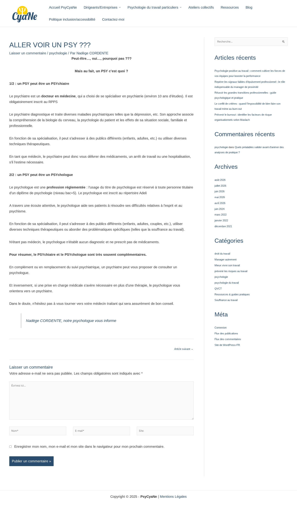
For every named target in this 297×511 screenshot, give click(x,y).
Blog (249, 7)
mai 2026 (219, 197)
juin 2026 (219, 191)
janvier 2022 (221, 220)
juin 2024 (219, 208)
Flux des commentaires (227, 339)
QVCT (218, 288)
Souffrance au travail (226, 300)
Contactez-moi (113, 19)
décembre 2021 (223, 226)
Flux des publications (226, 333)
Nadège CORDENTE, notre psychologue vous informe (71, 321)
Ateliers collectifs (201, 7)
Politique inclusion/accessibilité (72, 19)
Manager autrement (225, 259)
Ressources (230, 7)
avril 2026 (219, 203)
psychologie (58, 53)
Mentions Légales (173, 496)
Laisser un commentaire (27, 53)
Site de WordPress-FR (227, 344)
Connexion (220, 327)
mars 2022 (220, 214)
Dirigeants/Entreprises (100, 7)
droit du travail (222, 253)
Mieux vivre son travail (227, 265)
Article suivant (183, 348)
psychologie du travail (226, 282)
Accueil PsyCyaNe (63, 7)
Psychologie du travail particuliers (153, 7)
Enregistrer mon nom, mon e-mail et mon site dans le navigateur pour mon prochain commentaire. (89, 446)
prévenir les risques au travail (230, 271)
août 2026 (220, 179)
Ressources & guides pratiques (232, 294)
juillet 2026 (220, 185)
